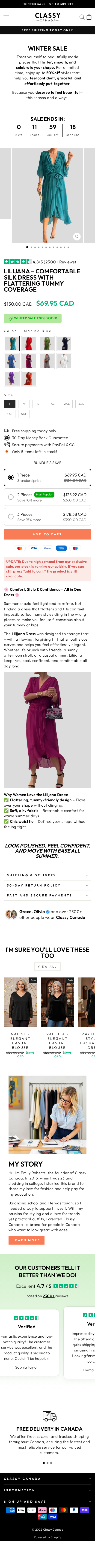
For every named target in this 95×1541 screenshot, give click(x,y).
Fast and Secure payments (39, 895)
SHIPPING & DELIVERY (31, 875)
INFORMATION (20, 1490)
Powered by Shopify (47, 1537)
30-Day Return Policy (34, 885)
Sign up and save (25, 1501)
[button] (47, 477)
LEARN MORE (26, 1240)
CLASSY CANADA (22, 1479)
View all (47, 966)
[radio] (12, 343)
